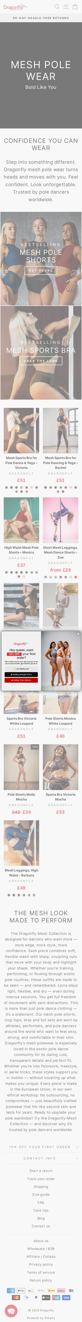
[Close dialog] (78, 633)
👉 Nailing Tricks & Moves (21, 680)
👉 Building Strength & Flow (21, 674)
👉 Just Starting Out (21, 669)
